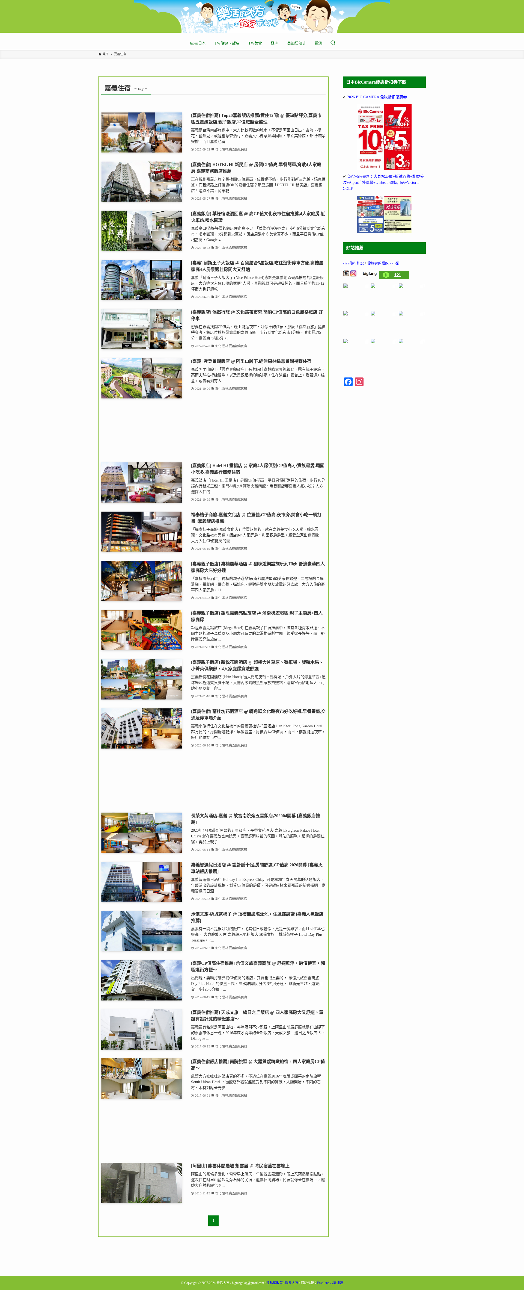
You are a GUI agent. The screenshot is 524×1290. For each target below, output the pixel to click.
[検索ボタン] (333, 43)
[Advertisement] (213, 430)
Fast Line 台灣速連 (330, 1283)
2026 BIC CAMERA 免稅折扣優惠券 (377, 97)
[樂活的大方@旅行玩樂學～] (262, 16)
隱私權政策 (274, 1283)
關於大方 (291, 1283)
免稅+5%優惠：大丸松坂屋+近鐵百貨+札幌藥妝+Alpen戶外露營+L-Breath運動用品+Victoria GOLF (383, 183)
